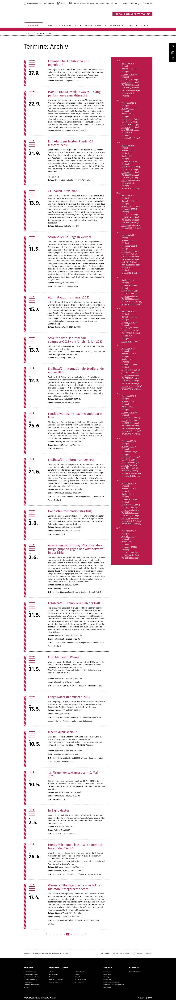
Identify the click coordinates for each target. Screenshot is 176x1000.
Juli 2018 (124, 420)
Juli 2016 (124, 508)
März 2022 (125, 265)
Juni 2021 (125, 296)
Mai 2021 (125, 299)
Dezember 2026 (127, 63)
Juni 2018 (125, 423)
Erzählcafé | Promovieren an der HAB (74, 603)
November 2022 (127, 240)
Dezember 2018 (127, 396)
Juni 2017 (125, 463)
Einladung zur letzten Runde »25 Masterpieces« (70, 143)
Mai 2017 (125, 465)
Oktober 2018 (126, 407)
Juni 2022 (125, 257)
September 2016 (128, 499)
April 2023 (125, 223)
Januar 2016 (126, 524)
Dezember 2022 (127, 235)
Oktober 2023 (126, 206)
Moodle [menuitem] (64, 4)
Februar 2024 (126, 183)
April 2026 (125, 88)
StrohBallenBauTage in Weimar (69, 237)
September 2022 (128, 246)
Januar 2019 (126, 389)
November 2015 (127, 536)
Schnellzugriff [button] (130, 4)
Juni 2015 (125, 555)
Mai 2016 (125, 513)
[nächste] (85, 934)
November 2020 (128, 317)
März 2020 (125, 333)
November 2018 (127, 401)
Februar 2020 (126, 336)
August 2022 (126, 251)
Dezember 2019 (127, 348)
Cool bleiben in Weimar (64, 657)
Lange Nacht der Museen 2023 (69, 697)
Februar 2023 (126, 228)
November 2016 (127, 489)
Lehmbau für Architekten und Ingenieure (68, 63)
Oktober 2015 (126, 542)
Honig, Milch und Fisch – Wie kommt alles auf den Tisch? (75, 846)
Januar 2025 (126, 138)
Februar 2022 (126, 268)
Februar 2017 (126, 473)
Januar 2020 (126, 341)
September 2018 (128, 412)
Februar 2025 (126, 133)
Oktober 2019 (126, 359)
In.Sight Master (58, 810)
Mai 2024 (125, 175)
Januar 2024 (126, 188)
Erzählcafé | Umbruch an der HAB (71, 460)
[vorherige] (46, 934)
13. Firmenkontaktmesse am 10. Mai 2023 (73, 774)
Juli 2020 (125, 328)
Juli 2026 (124, 80)
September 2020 (128, 322)
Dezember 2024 (127, 145)
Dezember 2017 (127, 441)
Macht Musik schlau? (62, 732)
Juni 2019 (125, 375)
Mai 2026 (125, 85)
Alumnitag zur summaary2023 (69, 297)
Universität (29, 33)
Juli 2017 (124, 460)
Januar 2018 (126, 434)
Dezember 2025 (127, 103)
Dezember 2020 (127, 311)
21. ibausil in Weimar (62, 191)
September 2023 (128, 209)
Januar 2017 (126, 476)
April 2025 (125, 130)
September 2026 (128, 74)
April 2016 (125, 516)
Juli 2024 (124, 169)
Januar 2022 (126, 273)
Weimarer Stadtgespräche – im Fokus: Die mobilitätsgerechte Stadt (74, 887)
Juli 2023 (124, 214)
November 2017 (127, 446)
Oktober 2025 (126, 114)
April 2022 (125, 262)
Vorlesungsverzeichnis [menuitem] (83, 4)
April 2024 (125, 178)
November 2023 (127, 201)
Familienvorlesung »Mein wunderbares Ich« (75, 415)
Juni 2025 (125, 125)
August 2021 (126, 291)
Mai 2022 (125, 259)
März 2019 (125, 383)
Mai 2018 (125, 426)
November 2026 (127, 69)
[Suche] (151, 3)
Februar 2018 (126, 431)
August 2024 (126, 167)
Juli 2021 (124, 294)
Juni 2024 (125, 172)
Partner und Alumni (44, 33)
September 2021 (128, 285)
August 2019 (126, 370)
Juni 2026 (125, 82)
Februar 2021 (126, 302)
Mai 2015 (125, 558)
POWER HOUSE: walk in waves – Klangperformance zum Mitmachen (75, 93)
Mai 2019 (125, 378)
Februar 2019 (126, 386)
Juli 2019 (124, 373)
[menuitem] (33, 3)
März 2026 (125, 90)
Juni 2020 (125, 330)
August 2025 (126, 119)
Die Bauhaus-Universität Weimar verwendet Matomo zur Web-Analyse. (46, 954)
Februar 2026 (126, 93)
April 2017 (125, 468)
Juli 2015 (124, 552)
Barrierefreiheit (34, 4)
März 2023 (125, 225)
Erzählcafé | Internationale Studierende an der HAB (76, 370)
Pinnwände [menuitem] (104, 4)
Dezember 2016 (127, 483)
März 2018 (125, 428)
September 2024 (128, 161)
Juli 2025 (124, 122)
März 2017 (125, 471)
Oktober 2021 (126, 280)
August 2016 (126, 505)
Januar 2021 (126, 304)
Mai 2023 (125, 220)
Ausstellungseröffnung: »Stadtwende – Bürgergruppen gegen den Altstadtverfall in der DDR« (76, 549)
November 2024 (127, 151)
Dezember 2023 (127, 196)
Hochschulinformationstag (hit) (70, 511)
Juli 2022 (124, 254)
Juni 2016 (125, 510)
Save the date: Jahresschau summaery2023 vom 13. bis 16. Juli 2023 (75, 339)
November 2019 (127, 354)
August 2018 (126, 418)
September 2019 (128, 365)
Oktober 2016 (126, 494)
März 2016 (125, 518)
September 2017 (128, 452)
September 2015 (128, 547)
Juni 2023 (125, 217)
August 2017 (126, 457)
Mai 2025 (125, 127)
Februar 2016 (126, 521)
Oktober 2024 (126, 156)
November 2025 (127, 108)
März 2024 (125, 180)
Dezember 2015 (127, 531)
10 (82, 934)
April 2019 (125, 381)
